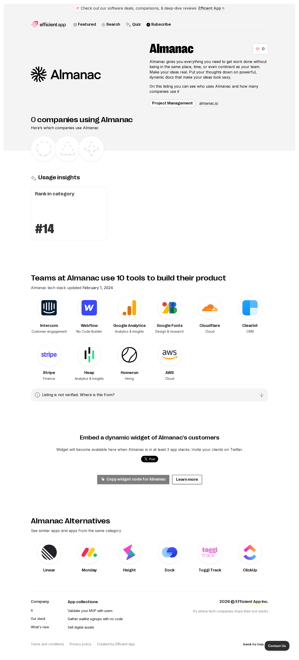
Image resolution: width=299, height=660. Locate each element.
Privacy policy (80, 644)
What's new (40, 627)
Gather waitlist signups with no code (95, 619)
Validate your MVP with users (90, 611)
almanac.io (208, 103)
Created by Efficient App (116, 644)
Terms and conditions (47, 644)
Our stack (38, 619)
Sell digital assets (81, 627)
